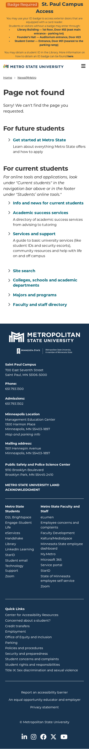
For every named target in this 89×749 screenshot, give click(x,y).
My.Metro (62, 554)
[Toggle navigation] (82, 66)
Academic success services (40, 213)
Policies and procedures (24, 648)
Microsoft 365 (62, 560)
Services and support (34, 234)
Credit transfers (17, 626)
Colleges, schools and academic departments (45, 283)
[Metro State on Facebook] (43, 737)
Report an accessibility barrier (44, 692)
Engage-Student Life (19, 525)
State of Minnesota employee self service (62, 579)
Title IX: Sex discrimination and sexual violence (41, 670)
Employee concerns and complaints (60, 525)
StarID (19, 555)
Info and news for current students (48, 203)
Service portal (62, 565)
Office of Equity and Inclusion (28, 637)
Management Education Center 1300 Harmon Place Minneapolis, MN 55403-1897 (30, 424)
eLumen (62, 517)
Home (7, 77)
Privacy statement (44, 707)
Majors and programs (35, 295)
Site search (24, 271)
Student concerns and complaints (32, 659)
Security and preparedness (26, 654)
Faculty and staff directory (40, 305)
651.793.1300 (14, 389)
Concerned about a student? (28, 620)
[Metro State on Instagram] (33, 737)
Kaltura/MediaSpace (62, 538)
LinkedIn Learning (19, 549)
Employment (15, 631)
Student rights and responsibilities (32, 665)
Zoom (19, 576)
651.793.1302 (14, 404)
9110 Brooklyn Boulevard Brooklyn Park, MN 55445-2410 (29, 473)
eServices (19, 533)
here (70, 56)
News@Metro (26, 77)
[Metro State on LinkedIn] (24, 737)
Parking (11, 643)
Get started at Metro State (39, 140)
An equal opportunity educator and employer (45, 700)
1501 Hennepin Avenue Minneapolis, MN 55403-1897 (27, 451)
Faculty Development (58, 533)
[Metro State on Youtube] (63, 737)
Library (19, 544)
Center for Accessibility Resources (31, 615)
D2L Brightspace (19, 517)
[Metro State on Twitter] (53, 737)
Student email (19, 560)
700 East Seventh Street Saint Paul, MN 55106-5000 (26, 373)
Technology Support (14, 569)
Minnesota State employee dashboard (62, 547)
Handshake (19, 538)
